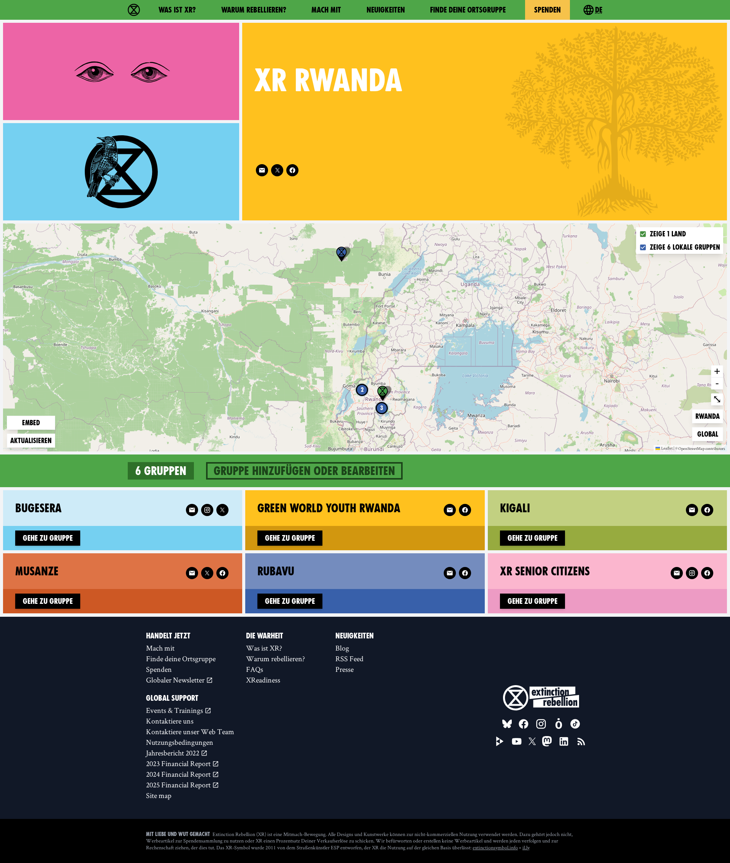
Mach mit (326, 9)
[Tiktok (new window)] (575, 724)
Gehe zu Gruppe (48, 538)
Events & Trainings (175, 710)
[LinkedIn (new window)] (564, 741)
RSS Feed (349, 658)
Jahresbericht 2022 (173, 753)
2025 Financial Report (179, 785)
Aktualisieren (31, 441)
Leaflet (667, 448)
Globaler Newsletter (176, 680)
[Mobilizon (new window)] (558, 724)
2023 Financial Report (179, 763)
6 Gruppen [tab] (160, 471)
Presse (344, 669)
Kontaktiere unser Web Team (190, 731)
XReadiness (263, 680)
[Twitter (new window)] (277, 170)
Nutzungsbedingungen (179, 742)
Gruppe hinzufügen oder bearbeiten (304, 471)
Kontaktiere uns (170, 721)
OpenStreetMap (691, 449)
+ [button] (717, 371)
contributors (715, 449)
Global (709, 434)
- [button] (717, 383)
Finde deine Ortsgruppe (468, 9)
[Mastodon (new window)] (547, 741)
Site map (158, 795)
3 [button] (381, 408)
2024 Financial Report (179, 774)
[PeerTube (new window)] (500, 741)
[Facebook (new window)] (292, 170)
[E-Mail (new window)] (262, 170)
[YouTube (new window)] (516, 741)
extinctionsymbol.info (495, 847)
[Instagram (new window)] (207, 510)
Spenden (547, 9)
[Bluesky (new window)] (507, 724)
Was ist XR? (177, 9)
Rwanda (707, 416)
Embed (31, 423)
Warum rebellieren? (253, 9)
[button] (341, 254)
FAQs (254, 669)
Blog (342, 648)
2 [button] (362, 389)
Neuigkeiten (386, 9)
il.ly (526, 847)
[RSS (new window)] (581, 741)
